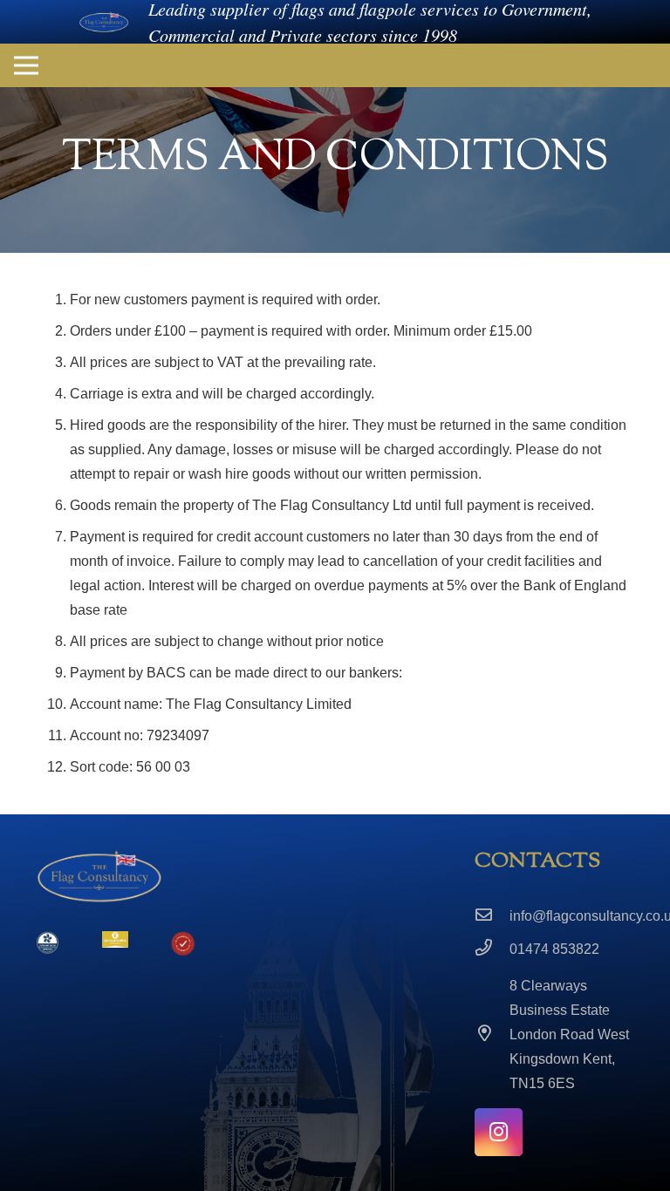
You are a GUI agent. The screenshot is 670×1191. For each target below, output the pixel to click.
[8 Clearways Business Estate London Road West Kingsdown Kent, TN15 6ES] (492, 1035)
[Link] (104, 22)
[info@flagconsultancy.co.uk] (492, 916)
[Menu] (26, 65)
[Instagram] (499, 1132)
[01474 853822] (492, 949)
